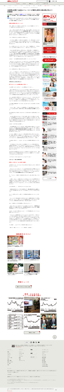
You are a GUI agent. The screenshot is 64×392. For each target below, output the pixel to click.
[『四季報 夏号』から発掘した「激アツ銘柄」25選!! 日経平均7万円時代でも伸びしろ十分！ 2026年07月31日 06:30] (49, 321)
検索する (47, 1)
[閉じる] (56, 389)
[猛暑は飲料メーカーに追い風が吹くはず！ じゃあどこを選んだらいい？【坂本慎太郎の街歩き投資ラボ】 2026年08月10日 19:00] (49, 305)
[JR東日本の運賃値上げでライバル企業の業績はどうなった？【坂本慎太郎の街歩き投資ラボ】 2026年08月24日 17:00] (15, 305)
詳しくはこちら (9, 390)
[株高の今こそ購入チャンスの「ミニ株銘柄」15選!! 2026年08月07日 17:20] (15, 321)
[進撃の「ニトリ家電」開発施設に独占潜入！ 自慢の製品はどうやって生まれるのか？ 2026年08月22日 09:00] (32, 305)
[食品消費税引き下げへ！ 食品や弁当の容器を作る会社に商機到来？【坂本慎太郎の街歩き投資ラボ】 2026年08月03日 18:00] (32, 321)
